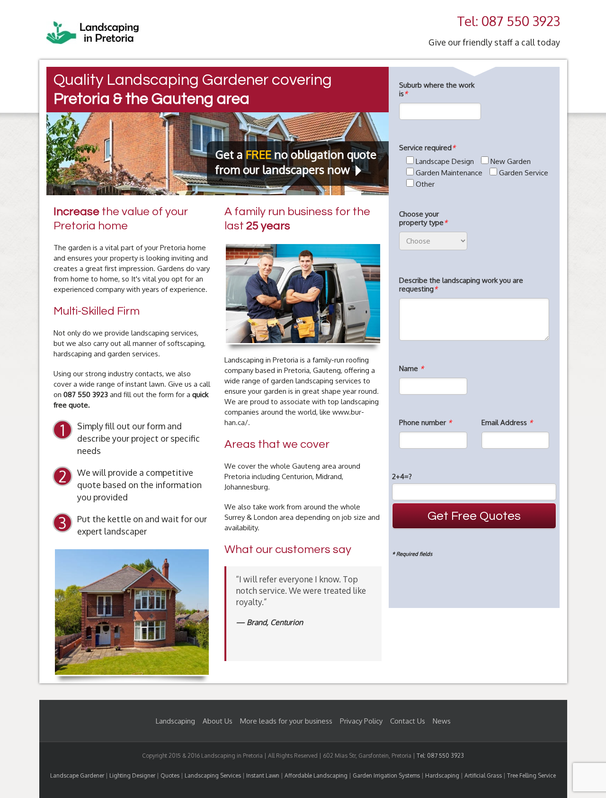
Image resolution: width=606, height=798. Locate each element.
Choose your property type (423, 218)
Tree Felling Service (531, 775)
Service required (427, 148)
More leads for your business (286, 720)
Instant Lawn (262, 775)
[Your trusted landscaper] (93, 26)
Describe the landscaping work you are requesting (461, 284)
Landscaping (175, 720)
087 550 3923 (85, 394)
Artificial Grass (483, 775)
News (442, 720)
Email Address (507, 422)
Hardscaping (442, 775)
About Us (217, 720)
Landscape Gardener (77, 775)
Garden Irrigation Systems (386, 775)
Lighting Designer (132, 775)
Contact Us (407, 720)
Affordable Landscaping (316, 775)
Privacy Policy (361, 720)
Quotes (169, 775)
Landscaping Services (213, 775)
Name (411, 368)
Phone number (425, 422)
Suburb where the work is (436, 89)
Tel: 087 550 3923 (508, 20)
